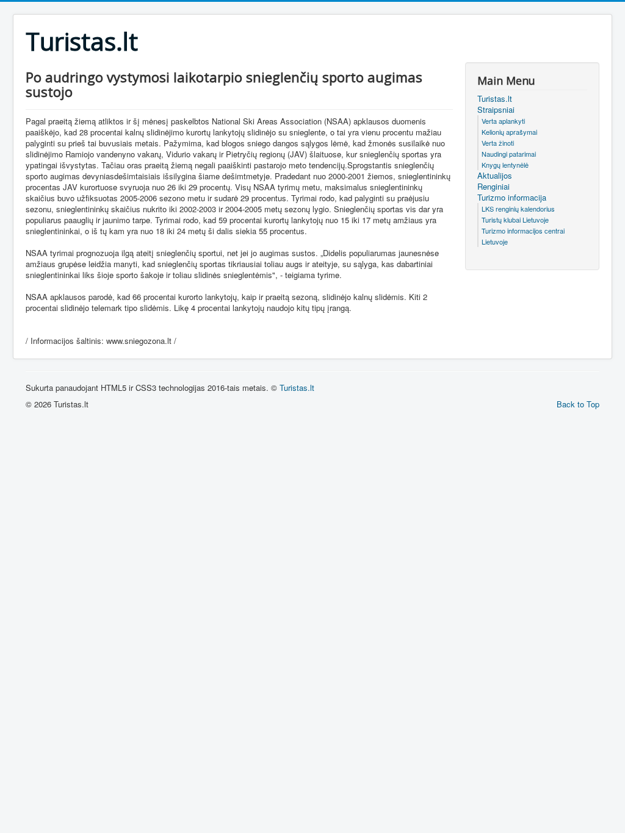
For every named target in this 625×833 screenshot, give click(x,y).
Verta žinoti (498, 143)
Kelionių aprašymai (509, 132)
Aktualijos (494, 175)
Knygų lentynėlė (505, 165)
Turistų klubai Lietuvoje (515, 219)
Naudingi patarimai (509, 154)
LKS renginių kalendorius (518, 208)
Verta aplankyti (503, 121)
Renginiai (493, 186)
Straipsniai (496, 109)
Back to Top (578, 404)
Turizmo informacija (511, 197)
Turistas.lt (494, 98)
